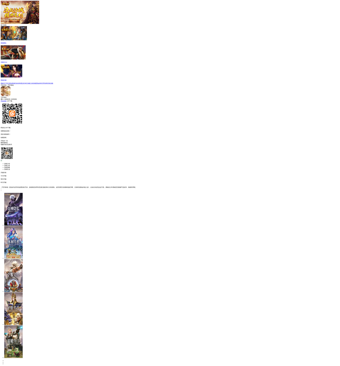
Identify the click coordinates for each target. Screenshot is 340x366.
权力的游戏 (32, 83)
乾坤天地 (26, 83)
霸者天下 (3, 83)
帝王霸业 (9, 83)
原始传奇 (39, 83)
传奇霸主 (20, 83)
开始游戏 (3, 101)
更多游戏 (50, 83)
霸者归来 (15, 83)
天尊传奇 (44, 83)
